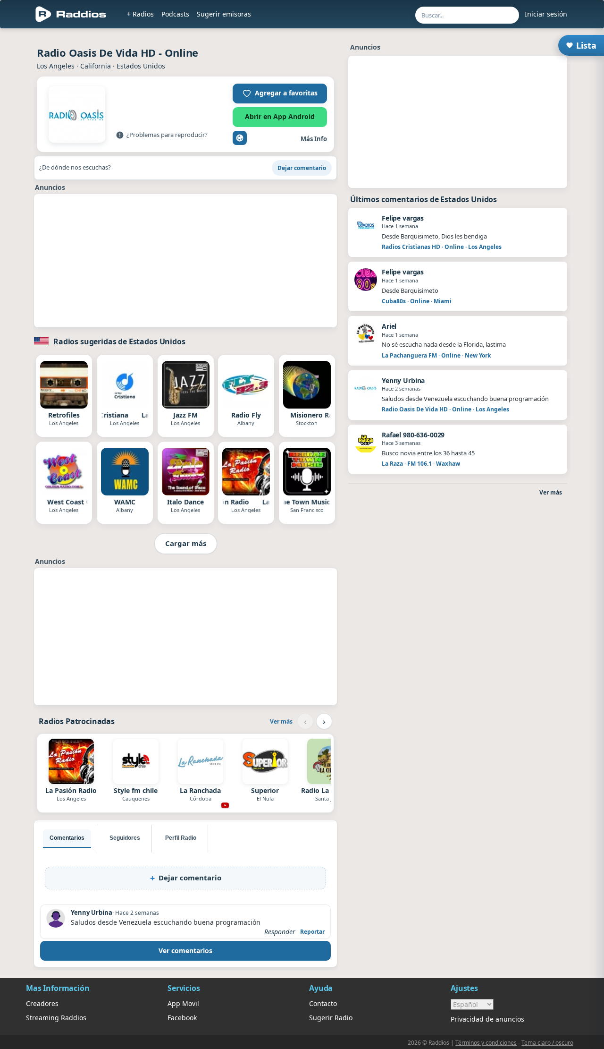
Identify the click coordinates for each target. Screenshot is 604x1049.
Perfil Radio (180, 838)
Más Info (314, 139)
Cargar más (185, 543)
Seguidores (124, 838)
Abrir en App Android (280, 116)
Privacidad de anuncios (487, 1019)
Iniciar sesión (546, 13)
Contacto (323, 1003)
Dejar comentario (301, 168)
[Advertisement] (185, 261)
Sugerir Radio (330, 1017)
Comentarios (67, 838)
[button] (280, 93)
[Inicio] (71, 14)
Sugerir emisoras (224, 13)
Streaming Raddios (56, 1017)
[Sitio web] (240, 138)
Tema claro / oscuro (547, 1043)
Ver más (281, 721)
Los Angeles (56, 65)
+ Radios (140, 13)
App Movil (183, 1003)
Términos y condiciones (486, 1043)
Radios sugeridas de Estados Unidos (119, 341)
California (95, 65)
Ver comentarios (185, 950)
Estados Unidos (141, 65)
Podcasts (175, 13)
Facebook (182, 1017)
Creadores (42, 1003)
